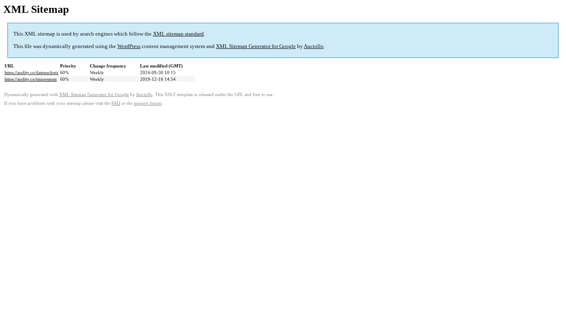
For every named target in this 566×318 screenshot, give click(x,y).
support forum (148, 103)
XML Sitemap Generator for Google (256, 46)
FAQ (115, 103)
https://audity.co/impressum (31, 79)
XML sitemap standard (178, 34)
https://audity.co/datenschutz (31, 72)
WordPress (128, 46)
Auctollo (314, 46)
